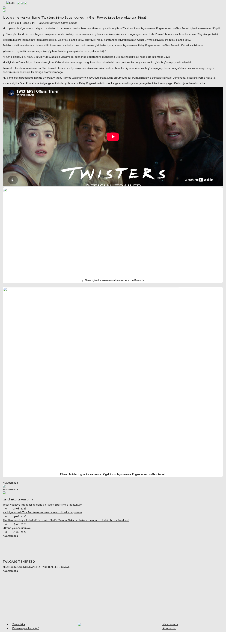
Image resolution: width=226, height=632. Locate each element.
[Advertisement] (113, 547)
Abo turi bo (169, 628)
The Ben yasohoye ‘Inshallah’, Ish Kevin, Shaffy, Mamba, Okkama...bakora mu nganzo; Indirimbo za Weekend (66, 520)
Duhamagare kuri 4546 (25, 628)
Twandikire (18, 624)
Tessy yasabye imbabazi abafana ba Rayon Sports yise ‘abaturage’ (42, 504)
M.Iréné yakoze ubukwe (17, 528)
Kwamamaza (170, 624)
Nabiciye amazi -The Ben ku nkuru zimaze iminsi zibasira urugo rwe (42, 512)
